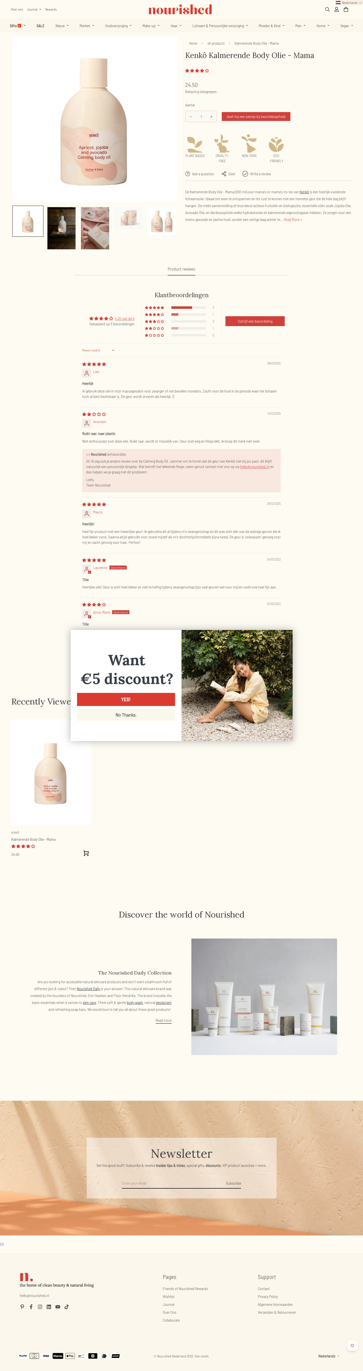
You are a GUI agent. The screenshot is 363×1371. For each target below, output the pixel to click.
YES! (126, 699)
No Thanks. (126, 715)
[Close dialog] (286, 636)
